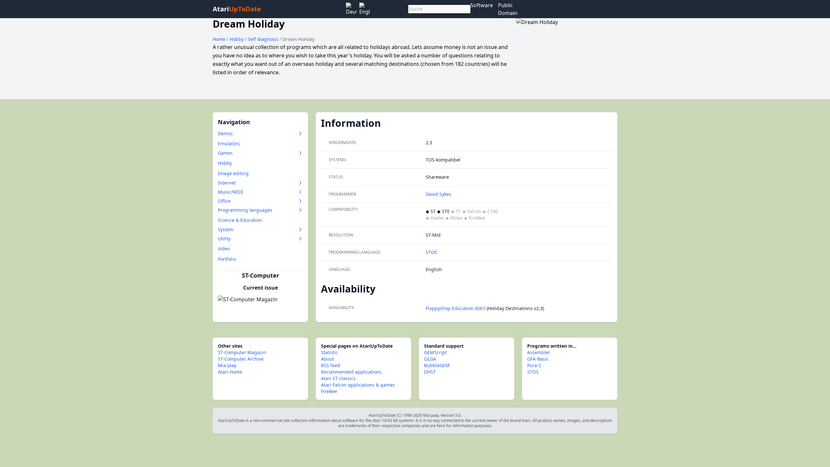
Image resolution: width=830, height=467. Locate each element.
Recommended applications (351, 372)
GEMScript (435, 352)
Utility (224, 238)
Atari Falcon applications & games (358, 385)
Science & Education (240, 220)
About (327, 359)
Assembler (538, 352)
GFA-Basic (538, 359)
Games (225, 153)
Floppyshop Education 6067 (455, 308)
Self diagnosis (263, 39)
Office (224, 201)
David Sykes (438, 194)
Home (219, 39)
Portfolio (227, 259)
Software (481, 5)
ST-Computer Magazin (242, 352)
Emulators (229, 143)
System (225, 229)
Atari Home (230, 372)
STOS (431, 252)
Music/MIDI (230, 192)
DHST (430, 372)
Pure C (534, 365)
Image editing (233, 173)
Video (224, 248)
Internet (227, 183)
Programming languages (245, 210)
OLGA (430, 359)
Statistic (329, 352)
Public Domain (507, 9)
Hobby (237, 39)
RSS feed (330, 365)
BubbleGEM (437, 365)
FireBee (329, 391)
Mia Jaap (227, 365)
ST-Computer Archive (241, 359)
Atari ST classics (338, 378)
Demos (225, 133)
